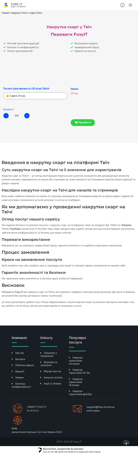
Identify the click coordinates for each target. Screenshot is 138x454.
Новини (19, 377)
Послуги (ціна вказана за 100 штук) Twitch (26, 88)
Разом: (74, 88)
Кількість (8, 109)
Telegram (126, 225)
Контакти (20, 359)
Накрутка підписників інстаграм (75, 360)
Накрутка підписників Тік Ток (79, 371)
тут (107, 225)
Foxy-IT (19, 292)
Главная (5, 12)
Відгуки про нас (52, 371)
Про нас (19, 352)
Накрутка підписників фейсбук (80, 393)
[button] (83, 122)
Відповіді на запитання (48, 364)
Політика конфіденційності (21, 385)
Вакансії (19, 371)
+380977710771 (36, 407)
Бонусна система (53, 377)
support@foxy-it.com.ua (100, 407)
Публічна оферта (24, 365)
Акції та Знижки (52, 383)
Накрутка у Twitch (19, 12)
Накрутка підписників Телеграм (75, 382)
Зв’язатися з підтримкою (48, 354)
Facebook (15, 228)
